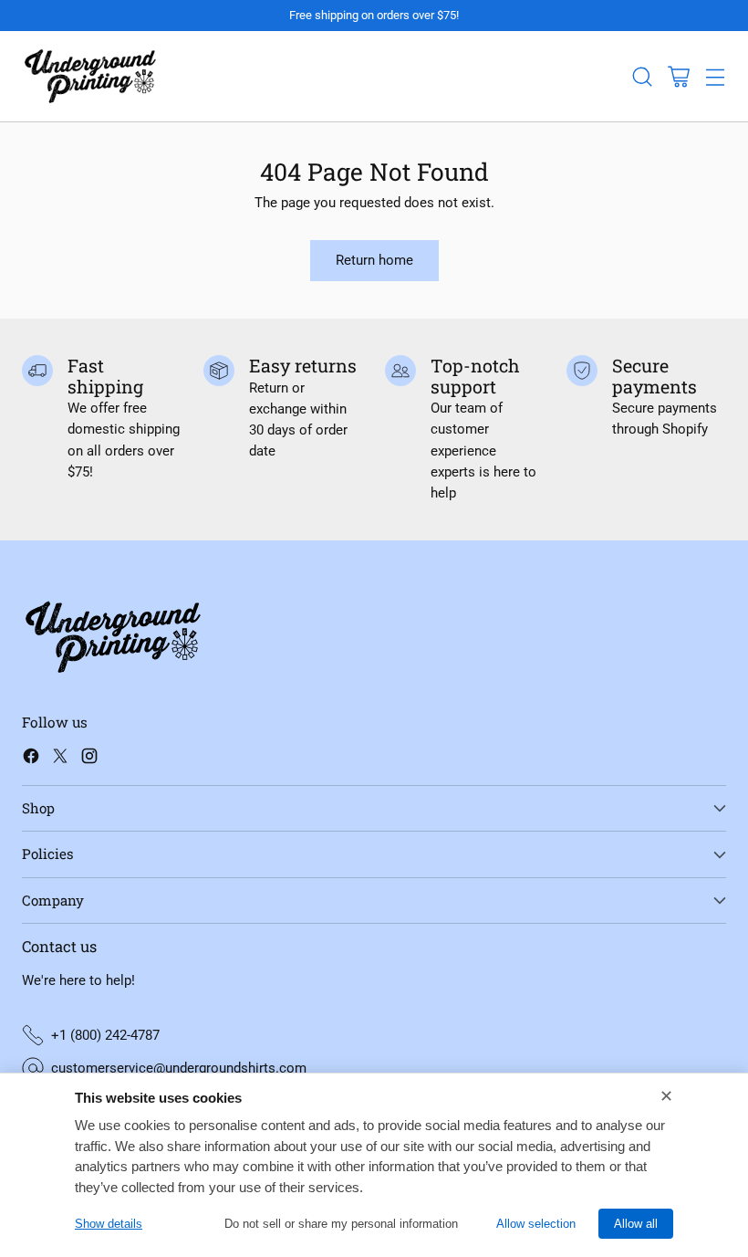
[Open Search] (641, 76)
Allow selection (536, 1224)
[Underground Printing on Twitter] (60, 759)
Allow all (636, 1224)
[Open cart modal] (678, 76)
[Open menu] (714, 76)
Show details (108, 1224)
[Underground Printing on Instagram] (89, 759)
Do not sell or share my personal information (341, 1224)
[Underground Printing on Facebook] (31, 759)
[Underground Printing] (90, 76)
